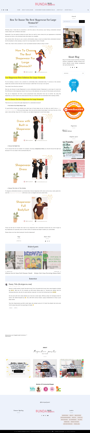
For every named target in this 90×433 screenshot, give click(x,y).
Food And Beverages (65, 417)
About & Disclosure (27, 9)
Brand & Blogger (59, 431)
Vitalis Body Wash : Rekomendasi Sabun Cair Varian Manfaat (71, 366)
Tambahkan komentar (55, 315)
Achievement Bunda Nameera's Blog (45, 9)
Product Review (75, 421)
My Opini (80, 419)
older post (57, 271)
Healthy (74, 417)
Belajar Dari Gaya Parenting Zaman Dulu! (47, 273)
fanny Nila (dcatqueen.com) (20, 284)
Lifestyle (59, 9)
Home (18, 9)
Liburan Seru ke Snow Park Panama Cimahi (18, 273)
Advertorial (68, 9)
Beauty (71, 415)
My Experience (72, 419)
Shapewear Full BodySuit (16, 192)
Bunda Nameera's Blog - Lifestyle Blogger (29, 431)
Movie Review (64, 419)
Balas (58, 313)
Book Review (78, 415)
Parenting (66, 421)
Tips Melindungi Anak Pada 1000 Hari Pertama (45, 366)
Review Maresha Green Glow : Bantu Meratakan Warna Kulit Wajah (74, 155)
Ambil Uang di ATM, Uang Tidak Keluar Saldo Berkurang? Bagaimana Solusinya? (18, 366)
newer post (9, 271)
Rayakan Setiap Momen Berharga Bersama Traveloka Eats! (74, 175)
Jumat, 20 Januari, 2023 (14, 286)
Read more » (18, 371)
